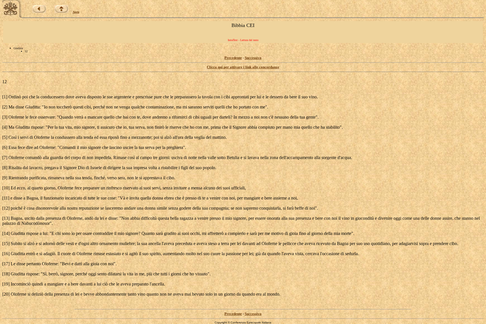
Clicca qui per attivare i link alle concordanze (243, 67)
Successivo (253, 58)
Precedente (233, 58)
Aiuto (76, 11)
